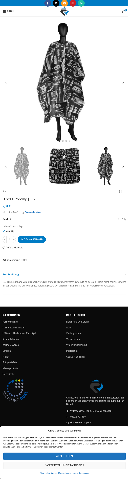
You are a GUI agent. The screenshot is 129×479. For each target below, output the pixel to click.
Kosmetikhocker (11, 339)
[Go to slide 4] (69, 141)
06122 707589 (78, 417)
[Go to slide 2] (63, 141)
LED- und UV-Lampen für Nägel (19, 333)
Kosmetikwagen (11, 345)
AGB (68, 328)
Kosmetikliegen (10, 322)
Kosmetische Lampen (14, 328)
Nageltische (9, 374)
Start (5, 191)
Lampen (7, 351)
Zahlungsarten (73, 333)
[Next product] (124, 192)
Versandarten (73, 339)
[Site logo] (64, 11)
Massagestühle (10, 368)
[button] (6, 82)
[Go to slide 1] (59, 141)
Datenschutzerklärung (68, 473)
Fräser (6, 357)
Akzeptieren (64, 456)
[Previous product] (116, 192)
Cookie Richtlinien (48, 473)
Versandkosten (33, 212)
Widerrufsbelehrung (76, 345)
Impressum (84, 473)
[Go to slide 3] (66, 141)
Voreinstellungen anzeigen (65, 465)
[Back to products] (120, 192)
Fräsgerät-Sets (10, 362)
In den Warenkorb (31, 239)
